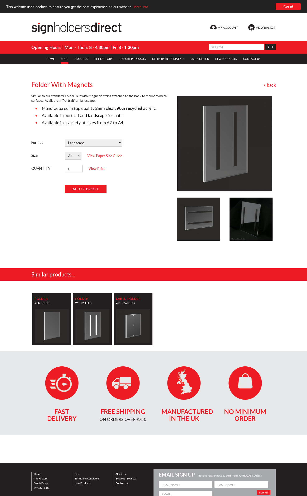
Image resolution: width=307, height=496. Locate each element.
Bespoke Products (125, 478)
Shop (77, 473)
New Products (83, 483)
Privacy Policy (41, 487)
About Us (120, 473)
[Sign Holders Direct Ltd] (76, 28)
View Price (97, 168)
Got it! (288, 6)
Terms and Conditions (87, 478)
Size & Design (41, 483)
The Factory (40, 478)
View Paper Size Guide (104, 156)
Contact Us (121, 483)
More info (140, 6)
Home (37, 473)
